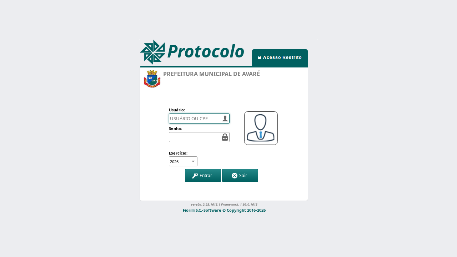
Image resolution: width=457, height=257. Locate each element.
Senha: (175, 128)
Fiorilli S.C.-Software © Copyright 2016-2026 (224, 209)
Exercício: (178, 153)
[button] (203, 175)
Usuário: (177, 109)
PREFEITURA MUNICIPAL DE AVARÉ (211, 74)
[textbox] (199, 118)
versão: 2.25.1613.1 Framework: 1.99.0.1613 (224, 204)
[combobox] (179, 161)
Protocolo (206, 50)
